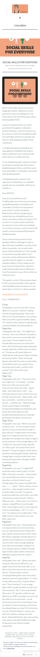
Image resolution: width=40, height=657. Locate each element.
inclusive (31, 635)
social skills (30, 636)
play (20, 636)
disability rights (10, 635)
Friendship (31, 65)
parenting (16, 636)
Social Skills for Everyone (20, 62)
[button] (15, 96)
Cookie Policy (11, 648)
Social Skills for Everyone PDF (15, 294)
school (24, 636)
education (19, 635)
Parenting (29, 68)
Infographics (12, 68)
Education (24, 65)
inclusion (25, 635)
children (26, 633)
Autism (12, 65)
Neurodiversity (20, 68)
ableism (7, 65)
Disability (18, 65)
